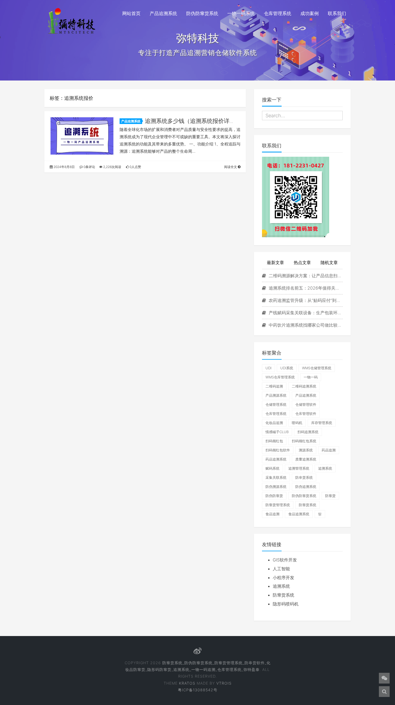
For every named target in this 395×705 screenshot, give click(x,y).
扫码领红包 (274, 441)
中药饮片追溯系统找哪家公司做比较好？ (305, 325)
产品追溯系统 (163, 13)
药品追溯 (329, 450)
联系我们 (337, 13)
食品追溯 (272, 514)
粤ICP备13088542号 (197, 690)
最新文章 (275, 262)
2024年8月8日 (64, 167)
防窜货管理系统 (277, 505)
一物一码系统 (241, 13)
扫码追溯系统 (307, 432)
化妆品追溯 (274, 423)
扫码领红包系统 (304, 441)
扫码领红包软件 (277, 450)
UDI (268, 368)
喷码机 (297, 423)
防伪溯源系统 (275, 486)
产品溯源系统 (275, 395)
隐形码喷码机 (286, 604)
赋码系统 (272, 468)
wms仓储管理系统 (316, 368)
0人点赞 (135, 167)
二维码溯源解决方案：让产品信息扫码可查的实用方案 (305, 275)
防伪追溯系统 (305, 486)
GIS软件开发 (285, 559)
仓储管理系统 (275, 404)
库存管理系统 (321, 423)
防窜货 (330, 496)
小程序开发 (283, 577)
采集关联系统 (275, 477)
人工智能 (281, 568)
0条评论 (89, 167)
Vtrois (224, 683)
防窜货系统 (307, 505)
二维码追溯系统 (304, 386)
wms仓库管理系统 (280, 377)
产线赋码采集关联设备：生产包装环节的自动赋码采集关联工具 (305, 312)
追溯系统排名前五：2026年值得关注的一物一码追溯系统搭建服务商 (305, 288)
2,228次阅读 (111, 167)
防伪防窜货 (274, 496)
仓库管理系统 (277, 13)
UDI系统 (286, 368)
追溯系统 (325, 468)
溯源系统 (306, 450)
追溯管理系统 (298, 468)
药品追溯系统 (275, 459)
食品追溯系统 (298, 514)
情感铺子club (277, 432)
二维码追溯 (274, 386)
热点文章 (302, 262)
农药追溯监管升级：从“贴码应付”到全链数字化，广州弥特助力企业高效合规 (305, 300)
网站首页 (131, 13)
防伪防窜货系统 (202, 13)
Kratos (187, 683)
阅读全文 (231, 167)
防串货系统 (304, 477)
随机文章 (329, 262)
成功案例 (309, 13)
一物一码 (311, 377)
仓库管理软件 (305, 413)
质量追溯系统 (305, 459)
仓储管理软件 (305, 404)
